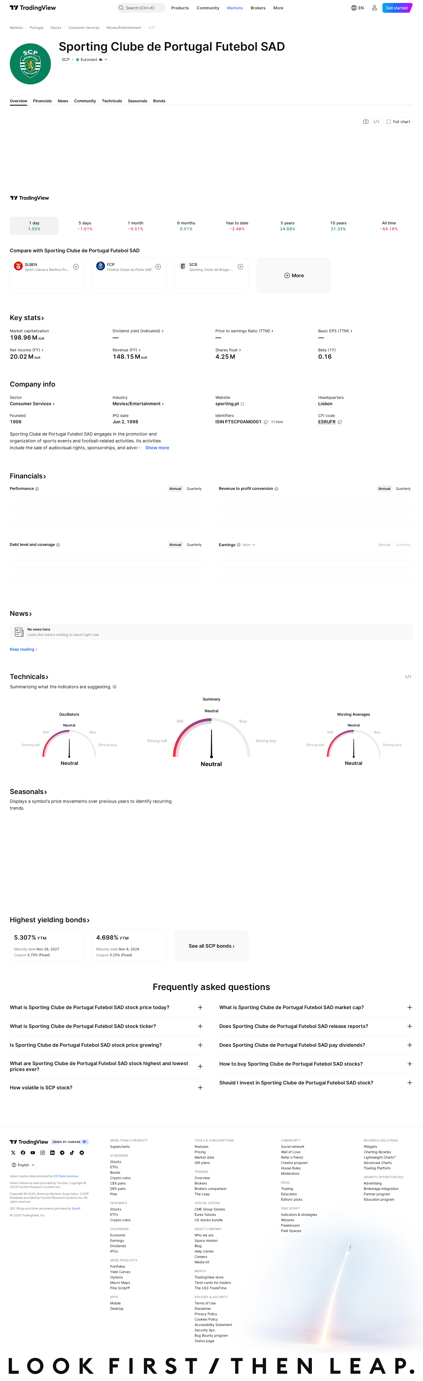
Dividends (118, 1246)
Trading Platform (377, 1168)
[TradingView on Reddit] (81, 1152)
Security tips (205, 1330)
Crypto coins (120, 1178)
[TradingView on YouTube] (32, 1152)
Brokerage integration (381, 1188)
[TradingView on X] (13, 1152)
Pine (113, 1194)
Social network (293, 1146)
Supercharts (120, 1146)
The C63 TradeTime (210, 1288)
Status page (204, 1341)
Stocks (115, 1162)
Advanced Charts (378, 1163)
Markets (235, 7)
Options (116, 1277)
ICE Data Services (65, 1176)
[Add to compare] (76, 267)
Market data (204, 1157)
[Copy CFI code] (340, 422)
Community (208, 7)
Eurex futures (205, 1214)
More (278, 7)
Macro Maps (120, 1282)
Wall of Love (290, 1152)
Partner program (377, 1194)
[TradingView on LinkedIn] (52, 1152)
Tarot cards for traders (213, 1282)
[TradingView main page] (33, 7)
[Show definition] (52, 331)
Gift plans (202, 1163)
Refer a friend (292, 1157)
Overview (202, 1178)
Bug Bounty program (211, 1335)
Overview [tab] (18, 100)
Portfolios (117, 1266)
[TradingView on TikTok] (72, 1152)
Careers (201, 1256)
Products (180, 7)
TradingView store (209, 1277)
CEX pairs (118, 1183)
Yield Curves (120, 1272)
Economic (118, 1235)
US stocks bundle (209, 1220)
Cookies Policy (206, 1319)
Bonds (115, 1172)
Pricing (200, 1152)
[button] (192, 8)
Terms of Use (205, 1303)
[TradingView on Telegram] (62, 1152)
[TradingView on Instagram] (42, 1152)
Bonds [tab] (159, 100)
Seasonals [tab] (137, 100)
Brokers (258, 7)
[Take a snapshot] (366, 121)
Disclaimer (203, 1308)
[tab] (175, 488)
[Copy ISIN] (266, 422)
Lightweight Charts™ (380, 1157)
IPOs (114, 1251)
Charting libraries (377, 1152)
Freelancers (290, 1225)
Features (201, 1146)
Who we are (204, 1235)
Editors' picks (291, 1199)
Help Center (204, 1251)
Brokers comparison (210, 1188)
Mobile (115, 1303)
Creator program (294, 1163)
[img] (100, 59)
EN (361, 7)
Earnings (117, 1240)
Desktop (117, 1308)
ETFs (114, 1167)
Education (289, 1194)
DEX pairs (118, 1188)
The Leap (202, 1194)
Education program (379, 1199)
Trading (287, 1188)
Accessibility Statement (213, 1325)
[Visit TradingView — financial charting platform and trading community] (29, 198)
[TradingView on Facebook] (23, 1152)
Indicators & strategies (299, 1214)
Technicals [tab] (112, 100)
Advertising (373, 1183)
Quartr (76, 1208)
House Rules (291, 1168)
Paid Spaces (291, 1231)
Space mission (206, 1240)
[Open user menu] (374, 8)
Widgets (370, 1146)
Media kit (202, 1262)
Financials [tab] (42, 100)
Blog (198, 1246)
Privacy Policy (206, 1314)
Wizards (287, 1220)
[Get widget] (376, 121)
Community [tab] (85, 100)
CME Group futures (210, 1209)
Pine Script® (120, 1288)
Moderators (290, 1173)
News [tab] (63, 100)
